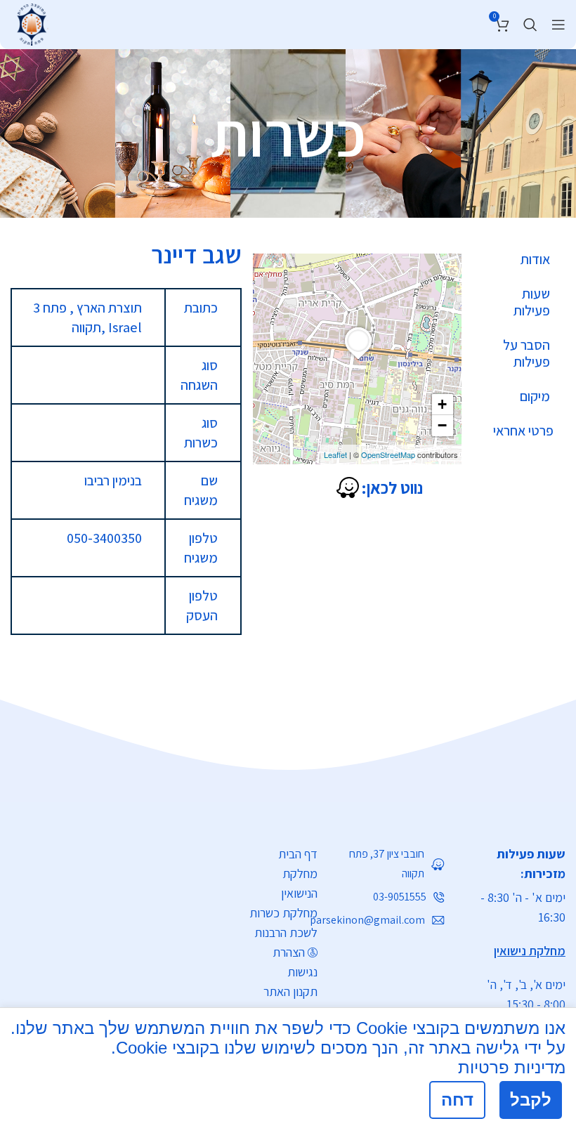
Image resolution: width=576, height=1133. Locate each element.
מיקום (535, 396)
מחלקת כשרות (283, 913)
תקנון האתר (290, 991)
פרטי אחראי (523, 430)
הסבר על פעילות (526, 353)
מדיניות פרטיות (511, 1067)
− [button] (442, 425)
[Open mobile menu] (558, 25)
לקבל (530, 1099)
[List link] (391, 864)
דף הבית (298, 854)
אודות (535, 259)
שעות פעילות (531, 302)
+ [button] (442, 404)
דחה (457, 1099)
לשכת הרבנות (286, 932)
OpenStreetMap (388, 454)
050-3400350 (104, 538)
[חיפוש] (530, 25)
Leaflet (335, 454)
